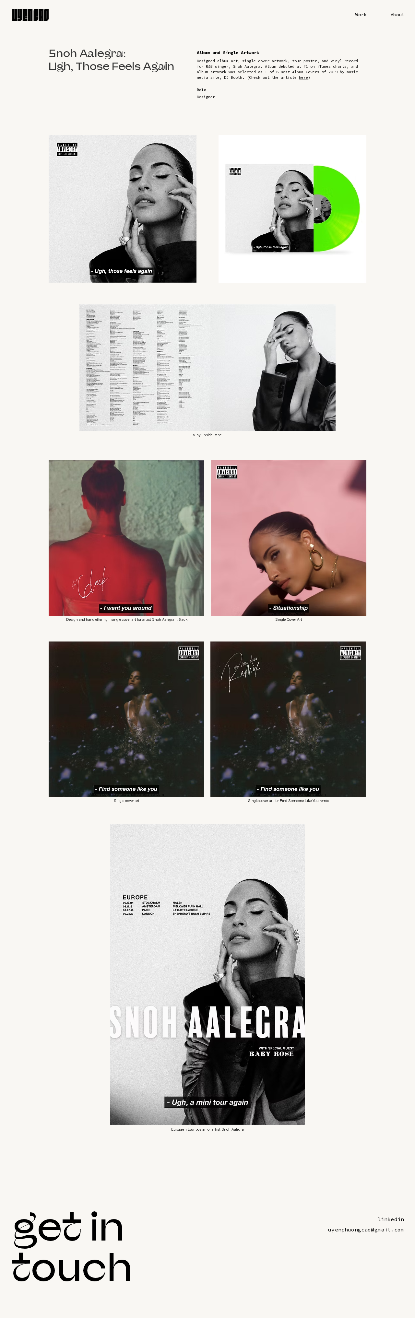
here (303, 77)
